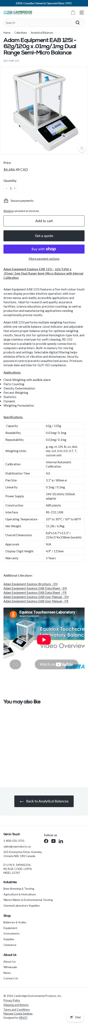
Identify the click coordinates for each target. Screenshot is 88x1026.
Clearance (9, 945)
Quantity (9, 180)
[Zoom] (82, 148)
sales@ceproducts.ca (17, 846)
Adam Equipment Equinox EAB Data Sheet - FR (35, 592)
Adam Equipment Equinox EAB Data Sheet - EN (35, 588)
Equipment (10, 928)
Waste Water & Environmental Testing (28, 899)
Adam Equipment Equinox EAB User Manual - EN (36, 597)
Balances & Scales (14, 922)
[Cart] (73, 13)
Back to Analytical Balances (46, 801)
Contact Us (10, 978)
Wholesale (10, 967)
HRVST (23, 1017)
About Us (9, 961)
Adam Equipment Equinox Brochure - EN (30, 584)
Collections (20, 32)
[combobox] (44, 23)
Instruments (11, 933)
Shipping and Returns (16, 1004)
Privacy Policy (11, 1000)
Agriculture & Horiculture (19, 894)
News (7, 972)
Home (6, 32)
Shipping (8, 211)
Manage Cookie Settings (18, 1013)
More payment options (44, 258)
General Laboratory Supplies (21, 905)
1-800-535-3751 (14, 840)
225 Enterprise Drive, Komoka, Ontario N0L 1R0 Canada (22, 854)
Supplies (8, 939)
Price (7, 162)
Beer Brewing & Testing (18, 888)
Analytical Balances (42, 32)
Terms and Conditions (16, 1009)
